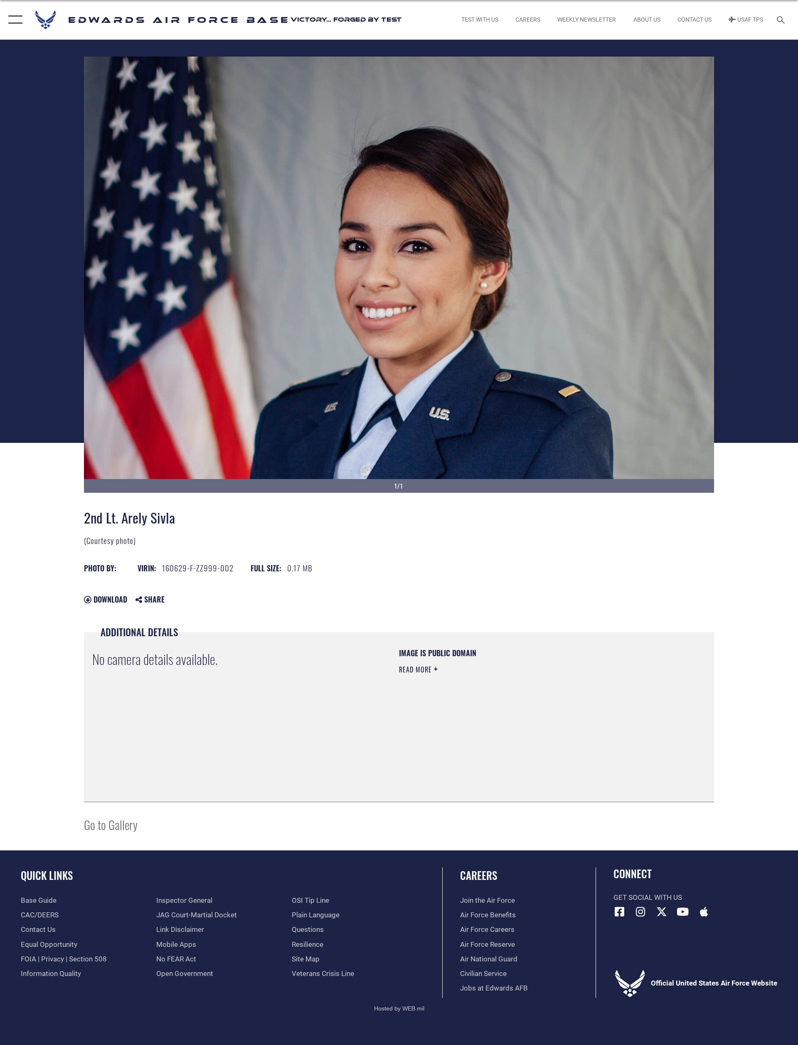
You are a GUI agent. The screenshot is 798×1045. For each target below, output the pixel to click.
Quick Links (47, 875)
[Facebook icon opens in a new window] (619, 911)
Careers (478, 875)
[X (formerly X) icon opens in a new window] (661, 911)
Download (109, 599)
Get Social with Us (647, 898)
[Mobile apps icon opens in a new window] (703, 911)
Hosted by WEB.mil (399, 1008)
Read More (416, 669)
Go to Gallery (111, 824)
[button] (13, 20)
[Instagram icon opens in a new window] (640, 911)
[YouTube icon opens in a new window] (683, 911)
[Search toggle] (781, 20)
